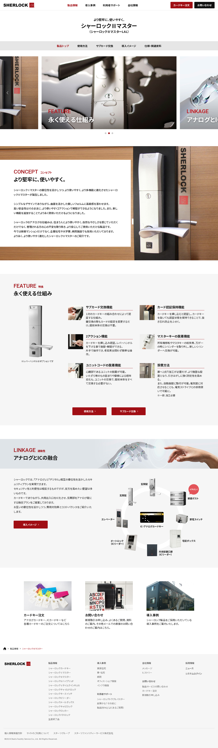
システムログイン (193, 673)
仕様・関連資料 (153, 45)
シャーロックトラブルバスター (111, 699)
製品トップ (63, 45)
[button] (7, 92)
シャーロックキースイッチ (60, 693)
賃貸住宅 (101, 668)
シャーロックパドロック (59, 715)
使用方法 (82, 45)
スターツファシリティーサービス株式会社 (93, 733)
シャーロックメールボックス (61, 702)
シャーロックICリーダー (59, 698)
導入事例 (90, 5)
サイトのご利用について (38, 733)
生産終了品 (53, 719)
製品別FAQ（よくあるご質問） (110, 707)
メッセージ (147, 668)
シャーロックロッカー (58, 710)
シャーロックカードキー (59, 668)
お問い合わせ (204, 5)
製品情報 (72, 5)
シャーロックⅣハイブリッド (61, 681)
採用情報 (189, 663)
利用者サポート (111, 5)
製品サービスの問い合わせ (155, 686)
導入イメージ (129, 45)
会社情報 (133, 5)
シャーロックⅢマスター (59, 677)
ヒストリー (147, 672)
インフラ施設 (103, 685)
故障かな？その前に (106, 703)
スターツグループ (61, 733)
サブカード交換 (104, 45)
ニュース (189, 668)
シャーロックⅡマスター (59, 672)
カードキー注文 (182, 5)
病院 (99, 677)
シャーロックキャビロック (60, 706)
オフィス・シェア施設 (106, 681)
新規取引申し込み (151, 695)
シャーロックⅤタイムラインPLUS (64, 685)
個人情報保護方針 (13, 733)
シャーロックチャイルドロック (62, 689)
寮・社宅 (101, 672)
